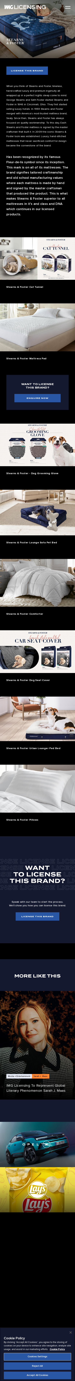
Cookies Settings (37, 1356)
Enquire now (37, 398)
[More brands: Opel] (37, 1144)
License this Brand (27, 70)
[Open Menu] (68, 7)
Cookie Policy (57, 1349)
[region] (37, 1354)
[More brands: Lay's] (37, 1189)
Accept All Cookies (37, 1375)
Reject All (37, 1366)
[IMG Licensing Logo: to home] (25, 7)
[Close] (71, 1332)
